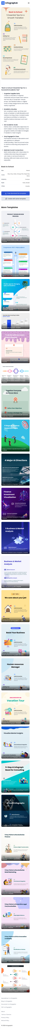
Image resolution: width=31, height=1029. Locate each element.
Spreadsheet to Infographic (9, 998)
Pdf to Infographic (6, 1007)
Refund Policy (5, 1020)
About (3, 1011)
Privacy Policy (5, 1017)
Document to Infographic (8, 1004)
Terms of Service (6, 1014)
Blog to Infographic (6, 1001)
